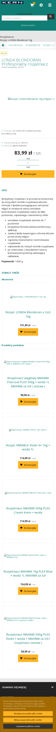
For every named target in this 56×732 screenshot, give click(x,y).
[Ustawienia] (41, 5)
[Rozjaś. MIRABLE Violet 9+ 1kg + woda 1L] (28, 430)
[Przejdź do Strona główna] (3, 45)
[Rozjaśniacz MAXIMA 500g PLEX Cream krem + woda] (28, 493)
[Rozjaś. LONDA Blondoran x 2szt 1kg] (28, 296)
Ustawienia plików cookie (28, 726)
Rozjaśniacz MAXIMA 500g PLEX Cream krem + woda (28, 510)
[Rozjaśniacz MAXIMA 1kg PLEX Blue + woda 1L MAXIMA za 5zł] (28, 556)
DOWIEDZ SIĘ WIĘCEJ (14, 687)
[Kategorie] (50, 5)
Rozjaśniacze (33, 45)
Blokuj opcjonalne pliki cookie (28, 719)
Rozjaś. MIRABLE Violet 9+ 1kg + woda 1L (28, 447)
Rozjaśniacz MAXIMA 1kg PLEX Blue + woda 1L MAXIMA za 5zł (28, 573)
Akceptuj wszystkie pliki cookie (28, 713)
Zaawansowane (28, 25)
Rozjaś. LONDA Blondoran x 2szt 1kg (28, 314)
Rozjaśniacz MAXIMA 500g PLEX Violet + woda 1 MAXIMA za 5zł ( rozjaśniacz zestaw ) (28, 638)
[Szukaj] (50, 16)
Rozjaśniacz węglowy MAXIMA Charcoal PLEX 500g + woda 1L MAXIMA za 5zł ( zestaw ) (28, 382)
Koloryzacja (16, 45)
